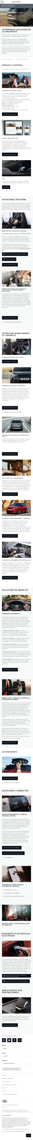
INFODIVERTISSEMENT (13, 847)
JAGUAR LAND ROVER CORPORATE (9, 1094)
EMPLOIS (4, 1075)
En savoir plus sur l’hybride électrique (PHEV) (16, 976)
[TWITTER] (20, 1040)
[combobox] (16, 1048)
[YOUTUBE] (9, 1040)
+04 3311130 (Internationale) (16, 254)
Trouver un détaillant (11, 1069)
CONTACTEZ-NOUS (6, 1081)
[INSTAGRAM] (4, 1040)
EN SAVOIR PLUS (11, 114)
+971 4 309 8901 (8, 102)
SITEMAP (4, 1091)
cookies (24, 1124)
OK (28, 1135)
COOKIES (4, 1087)
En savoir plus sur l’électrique (17, 981)
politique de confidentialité (7, 1126)
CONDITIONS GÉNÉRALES (7, 1078)
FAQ (7, 187)
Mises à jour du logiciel (14, 853)
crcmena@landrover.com (12, 103)
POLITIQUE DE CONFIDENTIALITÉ (9, 1084)
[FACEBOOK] (14, 1040)
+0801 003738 (10, 259)
